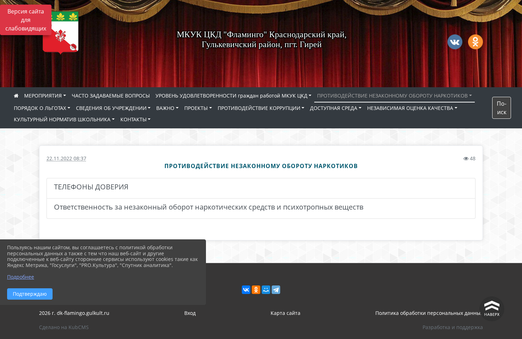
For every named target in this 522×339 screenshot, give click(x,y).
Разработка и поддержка (453, 327)
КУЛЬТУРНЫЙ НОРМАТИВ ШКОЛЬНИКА (62, 119)
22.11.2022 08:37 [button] (66, 158)
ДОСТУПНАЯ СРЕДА (333, 108)
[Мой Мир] (266, 289)
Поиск (501, 108)
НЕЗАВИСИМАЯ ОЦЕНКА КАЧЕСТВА (410, 108)
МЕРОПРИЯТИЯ (43, 95)
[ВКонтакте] (246, 289)
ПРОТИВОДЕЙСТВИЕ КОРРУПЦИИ (259, 108)
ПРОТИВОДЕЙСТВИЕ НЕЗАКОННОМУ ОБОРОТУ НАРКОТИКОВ (392, 95)
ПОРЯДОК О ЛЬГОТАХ (40, 108)
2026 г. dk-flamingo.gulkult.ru (74, 313)
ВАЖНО (165, 108)
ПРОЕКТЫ (196, 108)
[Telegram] (276, 289)
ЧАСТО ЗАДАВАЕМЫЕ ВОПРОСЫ (111, 95)
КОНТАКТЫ (133, 119)
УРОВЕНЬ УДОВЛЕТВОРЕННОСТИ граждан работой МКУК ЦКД (232, 95)
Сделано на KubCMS (64, 327)
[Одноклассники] (256, 289)
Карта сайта (285, 313)
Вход (190, 313)
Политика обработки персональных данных (429, 313)
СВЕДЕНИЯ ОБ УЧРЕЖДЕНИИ (111, 108)
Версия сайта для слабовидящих (25, 19)
